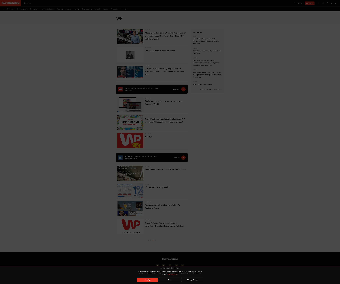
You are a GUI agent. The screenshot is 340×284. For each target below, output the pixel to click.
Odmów (170, 280)
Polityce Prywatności (172, 274)
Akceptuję (147, 280)
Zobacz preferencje (192, 280)
